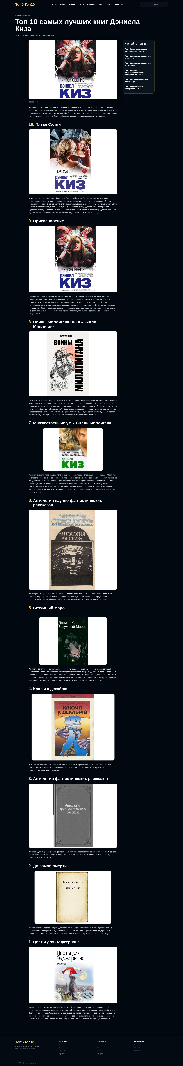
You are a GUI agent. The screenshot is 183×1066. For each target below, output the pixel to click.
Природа (91, 4)
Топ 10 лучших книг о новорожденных (134, 87)
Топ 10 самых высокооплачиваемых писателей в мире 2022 (135, 72)
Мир (100, 4)
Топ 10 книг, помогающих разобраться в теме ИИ (136, 50)
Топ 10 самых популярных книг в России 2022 (138, 64)
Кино (54, 4)
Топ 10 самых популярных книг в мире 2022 (138, 57)
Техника (71, 4)
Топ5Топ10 (25, 4)
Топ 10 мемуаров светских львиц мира (136, 80)
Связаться (137, 1051)
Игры (62, 4)
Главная (18, 15)
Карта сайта (138, 1048)
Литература (26, 15)
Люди (81, 4)
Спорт (108, 4)
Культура (119, 4)
